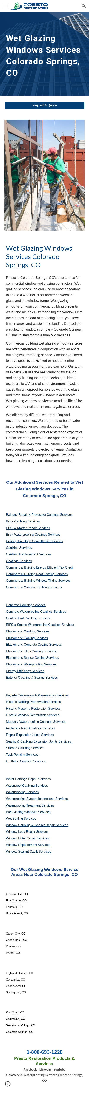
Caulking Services (19, 547)
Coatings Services (19, 561)
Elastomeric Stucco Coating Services (32, 657)
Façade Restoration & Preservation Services (37, 695)
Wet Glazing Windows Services (28, 812)
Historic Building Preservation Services (33, 702)
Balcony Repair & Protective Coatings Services (39, 514)
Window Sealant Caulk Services (28, 851)
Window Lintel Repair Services (27, 838)
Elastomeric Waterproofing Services (31, 664)
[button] (5, 6)
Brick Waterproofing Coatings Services (33, 534)
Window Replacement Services (28, 845)
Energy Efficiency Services (25, 671)
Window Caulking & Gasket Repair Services (37, 825)
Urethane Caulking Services (26, 761)
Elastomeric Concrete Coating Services (34, 644)
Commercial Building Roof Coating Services (37, 574)
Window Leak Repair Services (27, 831)
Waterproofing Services (22, 792)
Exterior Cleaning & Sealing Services (32, 677)
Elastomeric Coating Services (27, 638)
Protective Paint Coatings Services (30, 728)
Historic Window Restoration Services (32, 715)
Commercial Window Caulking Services (34, 587)
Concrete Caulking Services (26, 605)
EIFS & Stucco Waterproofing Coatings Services (40, 624)
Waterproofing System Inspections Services (37, 798)
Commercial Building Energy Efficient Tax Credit (39, 567)
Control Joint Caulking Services (28, 618)
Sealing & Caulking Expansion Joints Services (38, 741)
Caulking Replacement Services (28, 554)
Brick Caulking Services (23, 521)
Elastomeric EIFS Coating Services (31, 651)
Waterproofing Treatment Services (30, 805)
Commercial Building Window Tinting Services (38, 580)
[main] (44, 54)
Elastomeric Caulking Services (27, 631)
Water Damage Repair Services (28, 779)
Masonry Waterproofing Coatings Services (36, 721)
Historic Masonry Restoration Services (33, 708)
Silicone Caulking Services (25, 748)
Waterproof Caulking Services (27, 785)
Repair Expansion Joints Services (30, 735)
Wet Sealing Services (21, 818)
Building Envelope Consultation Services (34, 541)
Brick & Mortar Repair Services (28, 528)
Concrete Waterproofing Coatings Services (36, 611)
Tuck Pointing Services (22, 754)
